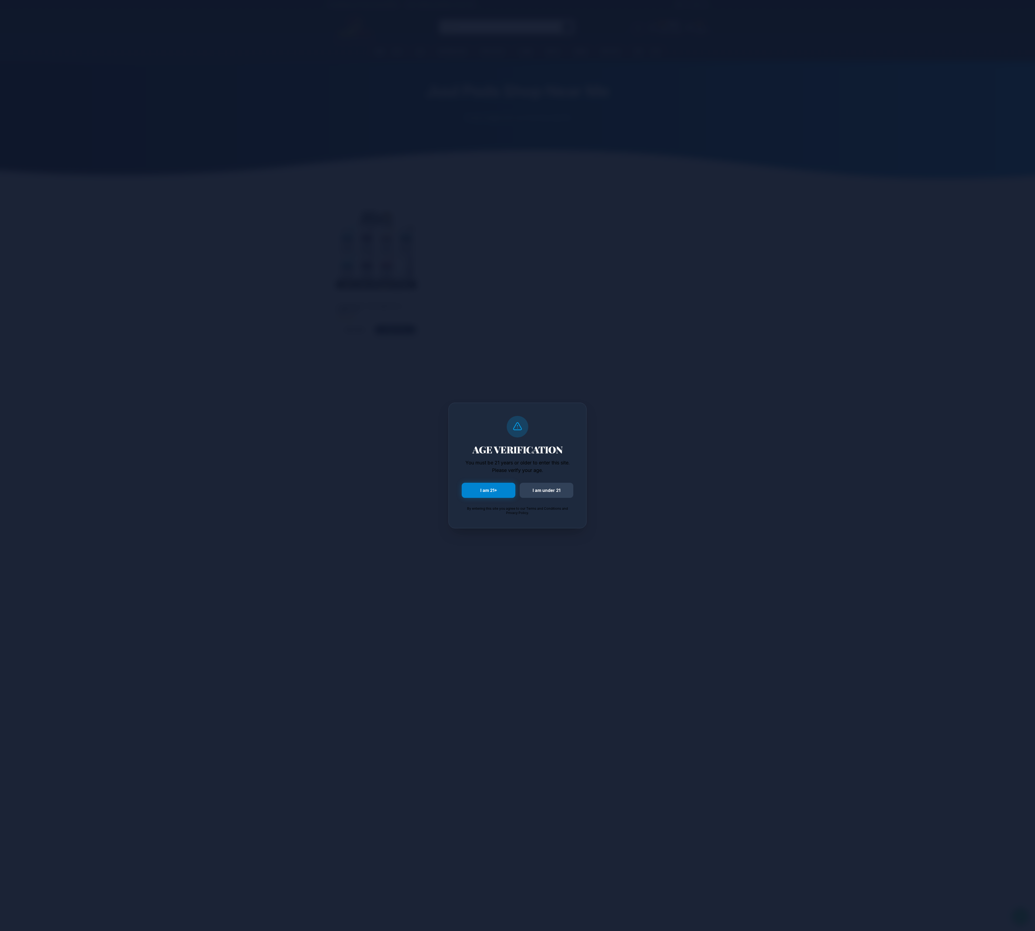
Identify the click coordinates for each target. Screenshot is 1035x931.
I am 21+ (488, 490)
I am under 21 (546, 490)
